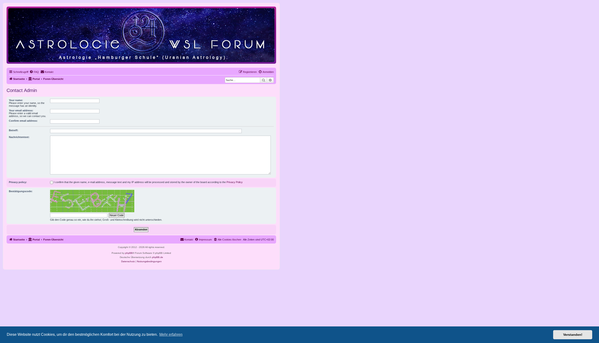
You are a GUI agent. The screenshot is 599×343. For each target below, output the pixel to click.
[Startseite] (141, 35)
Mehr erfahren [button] (171, 334)
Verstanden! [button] (572, 334)
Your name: (16, 100)
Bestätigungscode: (21, 191)
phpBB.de (157, 257)
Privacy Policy (234, 182)
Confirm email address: (23, 120)
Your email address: (21, 110)
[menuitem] (34, 72)
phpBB (129, 253)
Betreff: (13, 130)
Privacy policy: (18, 182)
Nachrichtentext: (19, 137)
